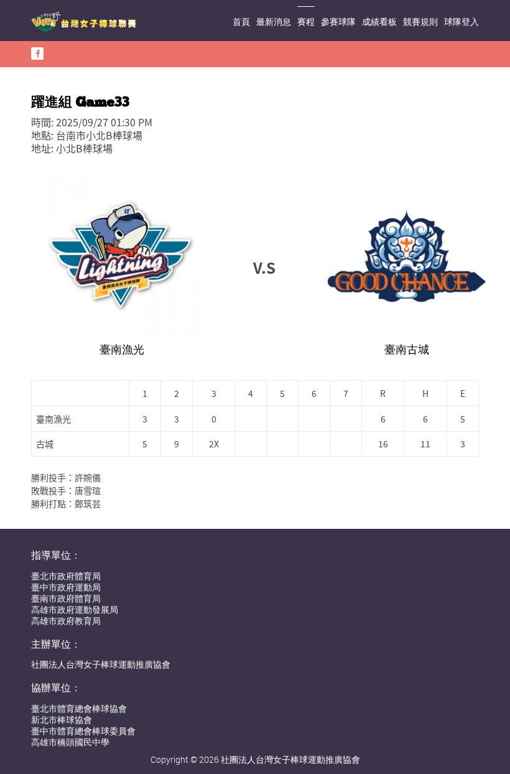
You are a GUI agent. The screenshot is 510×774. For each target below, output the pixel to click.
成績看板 (379, 21)
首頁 (241, 21)
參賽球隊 (338, 21)
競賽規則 (420, 21)
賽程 (306, 21)
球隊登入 (461, 21)
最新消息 (273, 21)
